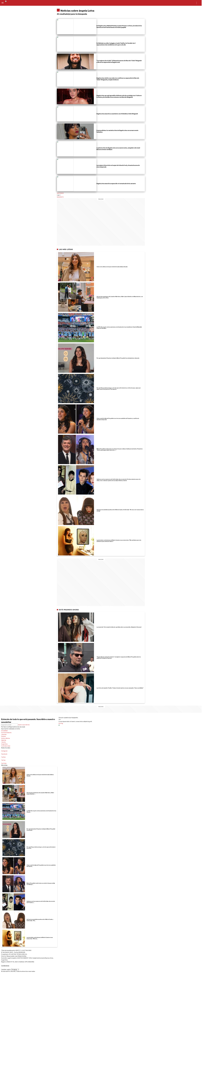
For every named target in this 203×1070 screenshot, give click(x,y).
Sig (62, 723)
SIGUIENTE (60, 197)
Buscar (199, 3)
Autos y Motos (97, 3)
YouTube (194, 3)
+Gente (114, 3)
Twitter (187, 3)
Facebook (183, 3)
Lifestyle (80, 3)
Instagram (180, 3)
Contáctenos (5, 965)
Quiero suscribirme (24, 725)
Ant (60, 723)
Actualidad (57, 3)
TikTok (191, 3)
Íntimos (87, 3)
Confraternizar (133, 3)
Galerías (107, 3)
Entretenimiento (69, 3)
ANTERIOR (60, 193)
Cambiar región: (6, 969)
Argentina (122, 3)
